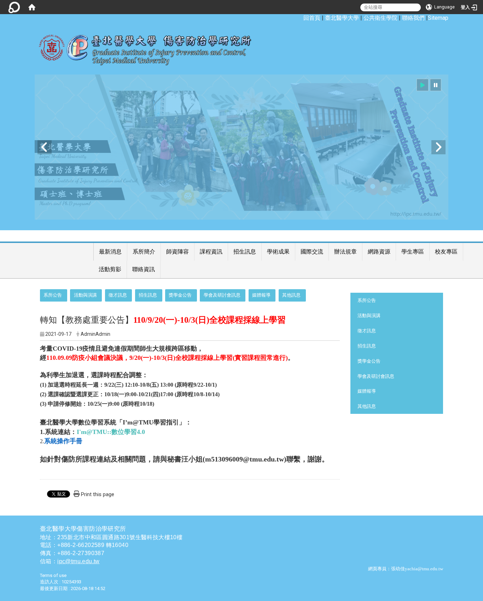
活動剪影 (110, 269)
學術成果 (278, 251)
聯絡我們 (413, 17)
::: (299, 17)
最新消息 (110, 251)
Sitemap (438, 17)
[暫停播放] (435, 85)
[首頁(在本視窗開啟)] (32, 7)
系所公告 (52, 295)
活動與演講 (85, 295)
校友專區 (446, 251)
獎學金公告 (180, 295)
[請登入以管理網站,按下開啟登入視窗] (14, 7)
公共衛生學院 (380, 17)
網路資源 (379, 251)
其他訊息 (291, 295)
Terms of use (53, 575)
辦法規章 (345, 251)
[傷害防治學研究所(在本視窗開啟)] (150, 46)
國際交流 (312, 251)
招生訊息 (244, 251)
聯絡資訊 (143, 269)
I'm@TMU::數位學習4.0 (111, 431)
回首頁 (311, 17)
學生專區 (412, 251)
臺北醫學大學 (342, 17)
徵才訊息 (118, 295)
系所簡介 (144, 251)
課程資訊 (211, 251)
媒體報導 (261, 295)
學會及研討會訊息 (222, 295)
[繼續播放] (423, 85)
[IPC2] (241, 147)
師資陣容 (177, 251)
